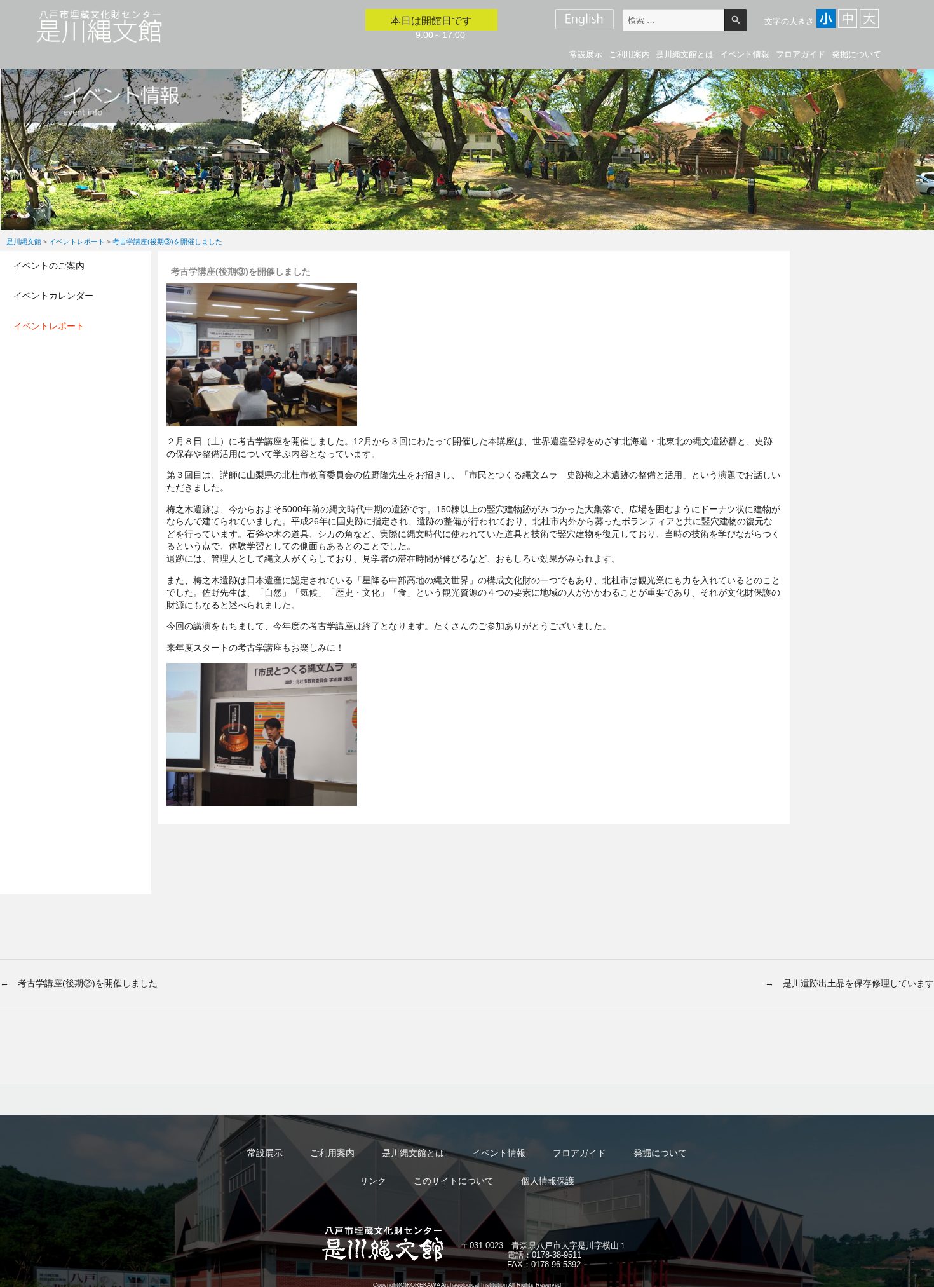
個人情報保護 (547, 1181)
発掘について (856, 54)
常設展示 (585, 54)
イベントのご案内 (49, 266)
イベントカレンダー (53, 295)
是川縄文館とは (685, 54)
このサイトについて (454, 1181)
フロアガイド (800, 54)
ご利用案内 (629, 54)
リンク (373, 1181)
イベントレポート (49, 326)
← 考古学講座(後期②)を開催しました (79, 983)
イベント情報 (744, 54)
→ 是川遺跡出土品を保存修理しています (849, 983)
